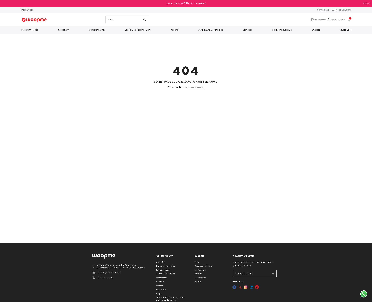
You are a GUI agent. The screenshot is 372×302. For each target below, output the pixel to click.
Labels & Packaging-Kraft (138, 29)
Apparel (174, 29)
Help (197, 262)
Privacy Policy (162, 270)
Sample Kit (323, 9)
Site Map (160, 281)
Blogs (158, 293)
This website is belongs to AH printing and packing (170, 298)
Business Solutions (342, 9)
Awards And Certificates (210, 29)
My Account (200, 270)
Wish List (198, 274)
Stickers (316, 29)
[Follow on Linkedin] (251, 287)
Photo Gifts (346, 29)
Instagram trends (29, 29)
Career (159, 286)
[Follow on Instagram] (245, 287)
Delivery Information (165, 266)
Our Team (161, 289)
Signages (247, 29)
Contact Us (161, 278)
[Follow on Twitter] (240, 287)
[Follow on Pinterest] (257, 287)
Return (198, 281)
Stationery (63, 29)
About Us (160, 262)
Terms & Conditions (165, 274)
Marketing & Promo (282, 29)
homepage (196, 87)
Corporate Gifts (97, 29)
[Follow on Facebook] (234, 287)
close (6, 3)
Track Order (27, 9)
